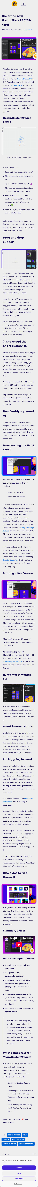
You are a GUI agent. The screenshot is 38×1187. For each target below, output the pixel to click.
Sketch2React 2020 (25, 79)
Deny (19, 1173)
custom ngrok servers (12, 661)
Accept (19, 1168)
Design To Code (14, 1135)
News (25, 1135)
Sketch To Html (18, 1139)
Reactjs (6, 1139)
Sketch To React (9, 1144)
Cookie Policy (18, 1184)
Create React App (11, 560)
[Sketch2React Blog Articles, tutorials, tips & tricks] (15, 3)
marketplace (16, 85)
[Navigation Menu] (23, 4)
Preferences (19, 1179)
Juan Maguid (27, 29)
